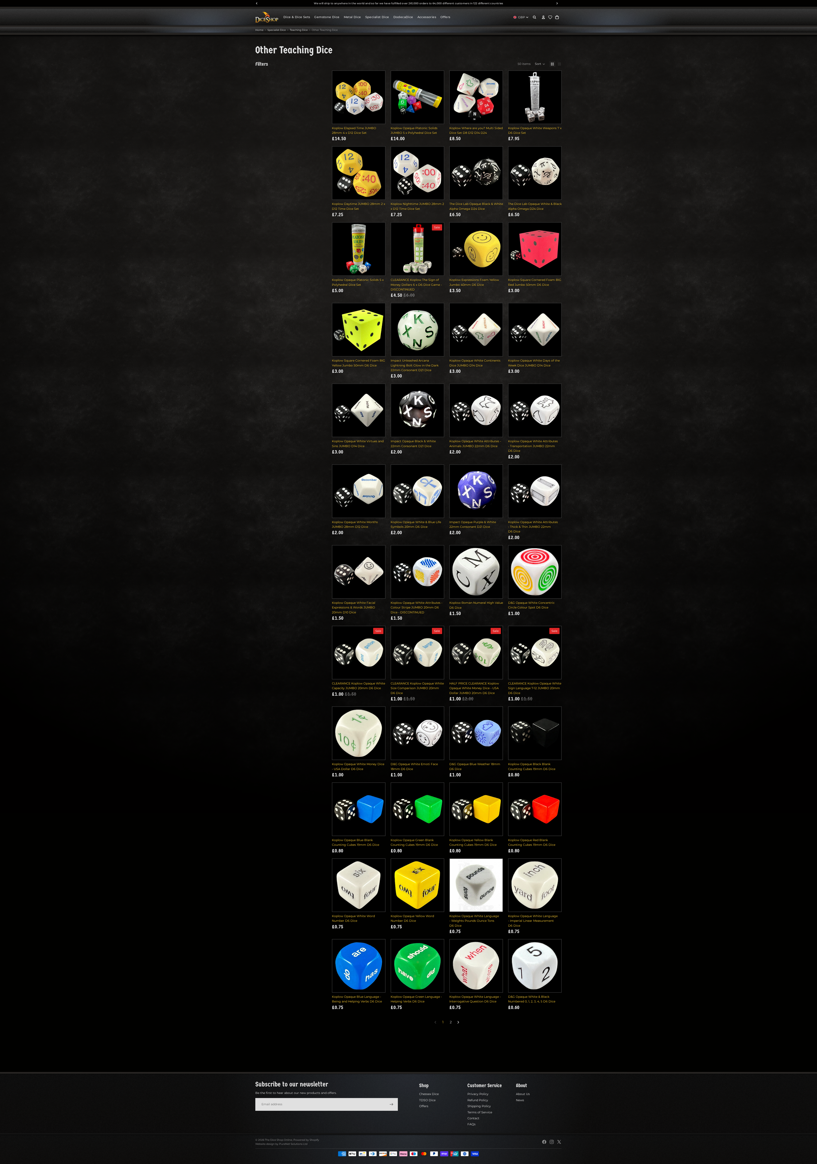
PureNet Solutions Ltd (293, 1143)
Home (259, 29)
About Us (523, 1094)
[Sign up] (391, 1104)
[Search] (534, 17)
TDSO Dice (427, 1100)
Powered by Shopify (306, 1139)
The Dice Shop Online (278, 1139)
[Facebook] (544, 1141)
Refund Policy (477, 1100)
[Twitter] (559, 1141)
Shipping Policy (479, 1106)
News (520, 1100)
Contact (473, 1118)
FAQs (471, 1124)
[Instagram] (551, 1141)
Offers (423, 1106)
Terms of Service (479, 1112)
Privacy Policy (477, 1094)
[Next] (458, 1022)
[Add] (378, 117)
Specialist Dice (276, 29)
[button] (540, 64)
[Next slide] (380, 97)
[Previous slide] (337, 97)
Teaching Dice (299, 29)
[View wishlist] (550, 17)
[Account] (543, 17)
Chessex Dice (429, 1094)
